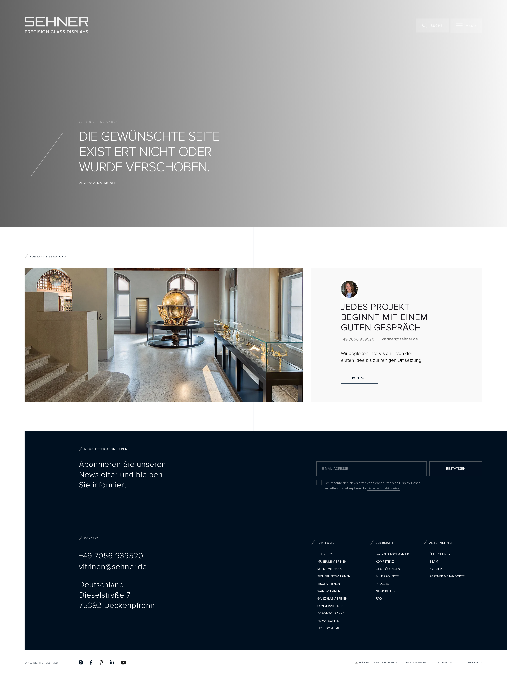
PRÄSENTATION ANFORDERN (377, 662)
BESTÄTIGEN (456, 469)
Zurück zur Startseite (99, 183)
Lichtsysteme (328, 628)
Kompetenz (385, 561)
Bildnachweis (416, 662)
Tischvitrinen (328, 584)
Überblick (325, 554)
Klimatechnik (328, 621)
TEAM (434, 561)
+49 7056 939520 (357, 339)
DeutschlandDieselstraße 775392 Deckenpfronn (117, 595)
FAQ (379, 598)
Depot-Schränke (330, 613)
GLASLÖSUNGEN (388, 569)
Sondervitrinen (330, 606)
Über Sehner (440, 554)
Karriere (437, 569)
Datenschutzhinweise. (383, 488)
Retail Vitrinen (329, 569)
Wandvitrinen (328, 591)
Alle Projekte (387, 576)
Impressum (475, 662)
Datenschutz (447, 662)
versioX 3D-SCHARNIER (392, 554)
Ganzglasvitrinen (332, 598)
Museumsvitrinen (331, 561)
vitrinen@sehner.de (400, 339)
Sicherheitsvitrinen (333, 576)
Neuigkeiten (386, 591)
